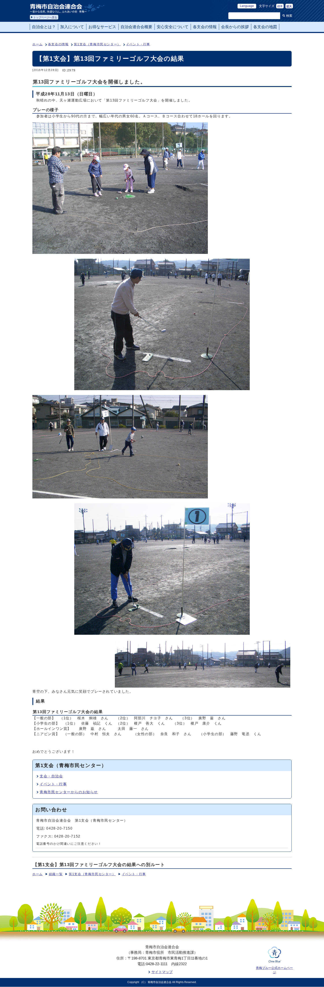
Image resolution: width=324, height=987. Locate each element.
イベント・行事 (138, 44)
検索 (289, 15)
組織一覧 (56, 874)
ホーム (37, 44)
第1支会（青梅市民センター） (97, 44)
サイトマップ (162, 972)
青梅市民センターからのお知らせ (69, 792)
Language (247, 5)
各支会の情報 (58, 44)
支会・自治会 (51, 776)
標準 (280, 6)
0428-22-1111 (157, 964)
